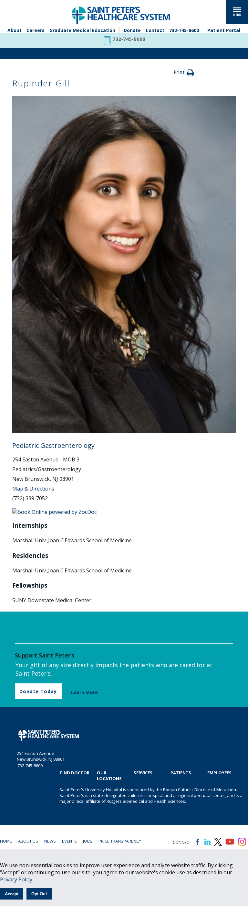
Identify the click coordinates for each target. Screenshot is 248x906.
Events (69, 841)
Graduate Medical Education (82, 30)
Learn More (84, 692)
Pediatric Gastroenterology (53, 445)
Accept (11, 893)
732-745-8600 (184, 30)
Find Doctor (74, 773)
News (50, 841)
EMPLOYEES (219, 773)
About (14, 30)
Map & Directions (33, 488)
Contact (155, 30)
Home (6, 841)
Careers (35, 30)
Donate (132, 30)
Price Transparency (119, 841)
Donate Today (38, 691)
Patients (180, 773)
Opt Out (39, 893)
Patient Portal (223, 30)
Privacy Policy (16, 879)
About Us (28, 841)
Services (143, 773)
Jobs (87, 841)
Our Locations (109, 775)
